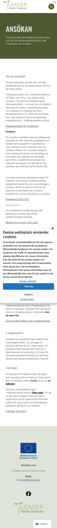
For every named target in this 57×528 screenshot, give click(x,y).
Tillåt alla (28, 286)
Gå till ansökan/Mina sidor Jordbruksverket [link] (28, 321)
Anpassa (28, 294)
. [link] (10, 383)
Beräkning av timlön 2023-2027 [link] (22, 222)
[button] (52, 228)
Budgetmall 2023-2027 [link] (17, 199)
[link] (54, 3)
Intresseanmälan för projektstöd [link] (22, 126)
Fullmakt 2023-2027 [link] (16, 411)
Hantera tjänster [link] (27, 281)
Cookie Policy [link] (27, 299)
